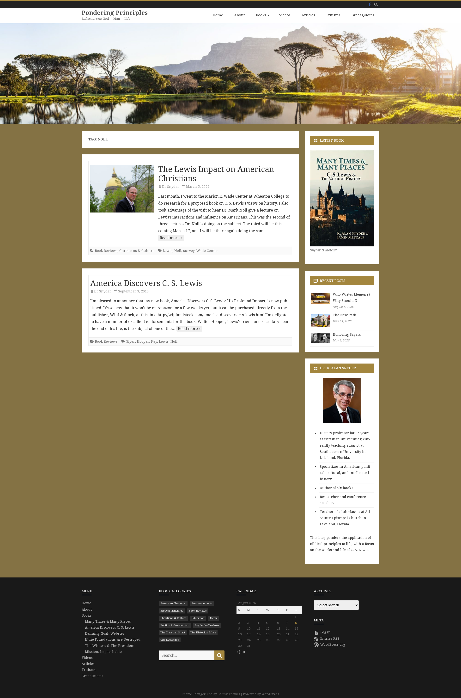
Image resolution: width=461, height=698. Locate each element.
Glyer (130, 341)
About (239, 15)
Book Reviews (106, 251)
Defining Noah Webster (104, 633)
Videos (285, 15)
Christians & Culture (136, 251)
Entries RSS (329, 638)
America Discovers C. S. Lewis (146, 283)
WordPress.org (332, 644)
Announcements (202, 603)
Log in (325, 632)
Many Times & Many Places (108, 621)
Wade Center (207, 251)
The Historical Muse (203, 632)
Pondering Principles (115, 13)
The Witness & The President (109, 646)
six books (345, 488)
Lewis (167, 251)
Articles (308, 15)
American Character (173, 603)
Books (261, 15)
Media (214, 618)
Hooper (143, 341)
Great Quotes (363, 15)
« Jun (241, 652)
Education (198, 618)
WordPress (270, 694)
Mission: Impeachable (103, 652)
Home (218, 15)
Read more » (171, 238)
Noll (177, 251)
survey (188, 251)
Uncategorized (169, 639)
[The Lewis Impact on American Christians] (122, 189)
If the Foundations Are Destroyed (112, 639)
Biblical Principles (171, 610)
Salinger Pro (202, 694)
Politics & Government (174, 625)
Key (154, 341)
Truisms (333, 15)
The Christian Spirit (172, 632)
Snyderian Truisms (207, 625)
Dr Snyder (170, 186)
